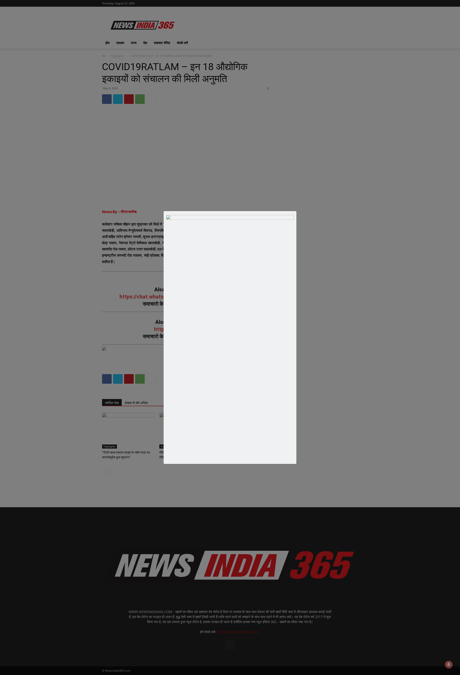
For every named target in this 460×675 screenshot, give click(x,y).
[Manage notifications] (449, 664)
